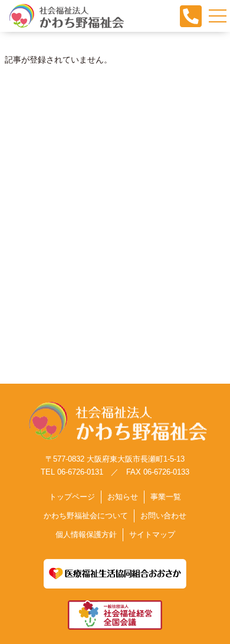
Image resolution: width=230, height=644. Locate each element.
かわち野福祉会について (86, 515)
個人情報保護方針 (86, 534)
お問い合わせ (163, 515)
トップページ (72, 496)
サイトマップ (152, 534)
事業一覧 (165, 496)
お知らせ (122, 496)
